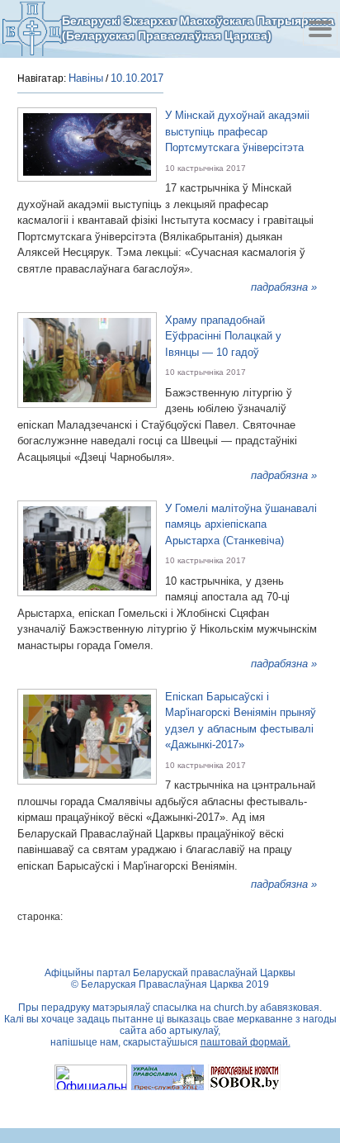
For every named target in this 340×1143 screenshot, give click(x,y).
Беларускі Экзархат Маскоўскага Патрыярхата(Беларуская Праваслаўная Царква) (198, 28)
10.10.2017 (137, 78)
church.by (235, 1007)
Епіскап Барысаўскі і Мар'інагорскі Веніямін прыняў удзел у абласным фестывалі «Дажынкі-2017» (240, 721)
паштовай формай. (245, 1042)
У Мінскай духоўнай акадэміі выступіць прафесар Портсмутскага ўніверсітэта (237, 131)
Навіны (85, 78)
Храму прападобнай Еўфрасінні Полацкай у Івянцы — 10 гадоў (223, 336)
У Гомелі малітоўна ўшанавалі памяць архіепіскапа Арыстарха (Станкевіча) (241, 524)
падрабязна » (284, 287)
